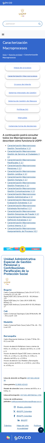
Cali (6, 311)
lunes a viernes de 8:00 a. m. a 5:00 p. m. (22, 390)
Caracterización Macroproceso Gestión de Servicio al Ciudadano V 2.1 (23, 154)
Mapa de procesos (22, 68)
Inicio (5, 55)
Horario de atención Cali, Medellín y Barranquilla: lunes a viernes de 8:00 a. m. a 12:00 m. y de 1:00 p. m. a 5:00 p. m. (22, 363)
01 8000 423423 (21, 384)
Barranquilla (10, 336)
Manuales (22, 118)
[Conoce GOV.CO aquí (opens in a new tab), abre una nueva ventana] (10, 2)
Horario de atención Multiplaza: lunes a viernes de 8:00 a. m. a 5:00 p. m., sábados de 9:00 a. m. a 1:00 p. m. (22, 348)
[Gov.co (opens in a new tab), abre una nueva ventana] (23, 437)
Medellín (8, 322)
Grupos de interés (22, 84)
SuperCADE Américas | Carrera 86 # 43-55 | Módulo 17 (22, 306)
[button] (3, 34)
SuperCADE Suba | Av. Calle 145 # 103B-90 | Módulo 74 (20, 302)
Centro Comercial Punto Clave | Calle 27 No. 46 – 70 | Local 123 (22, 326)
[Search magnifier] (39, 23)
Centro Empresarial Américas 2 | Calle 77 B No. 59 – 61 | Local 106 (22, 340)
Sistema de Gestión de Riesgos (22, 101)
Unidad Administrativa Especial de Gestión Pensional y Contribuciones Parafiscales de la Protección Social (20, 266)
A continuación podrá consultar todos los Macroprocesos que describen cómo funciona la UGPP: (22, 138)
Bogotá (7, 290)
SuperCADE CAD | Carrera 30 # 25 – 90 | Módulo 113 (21, 297)
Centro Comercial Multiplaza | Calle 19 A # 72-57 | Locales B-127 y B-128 (21, 293)
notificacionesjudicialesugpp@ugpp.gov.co (26, 401)
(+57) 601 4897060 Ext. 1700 (30, 395)
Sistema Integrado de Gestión (22, 93)
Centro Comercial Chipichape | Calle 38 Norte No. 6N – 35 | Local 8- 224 (22, 315)
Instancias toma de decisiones (22, 126)
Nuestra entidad (15, 55)
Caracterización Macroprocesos (15, 45)
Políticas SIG (22, 109)
